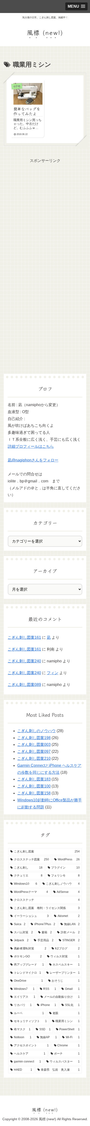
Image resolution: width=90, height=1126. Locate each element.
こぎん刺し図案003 (34, 744)
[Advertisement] (45, 209)
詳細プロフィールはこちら (31, 446)
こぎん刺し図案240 (24, 661)
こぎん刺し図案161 (24, 637)
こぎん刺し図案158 (34, 793)
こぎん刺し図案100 (34, 786)
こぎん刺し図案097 (34, 751)
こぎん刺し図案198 (34, 738)
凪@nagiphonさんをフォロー (33, 460)
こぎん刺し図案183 (34, 779)
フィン (52, 673)
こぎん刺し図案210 (34, 758)
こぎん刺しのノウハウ (36, 731)
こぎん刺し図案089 (24, 685)
